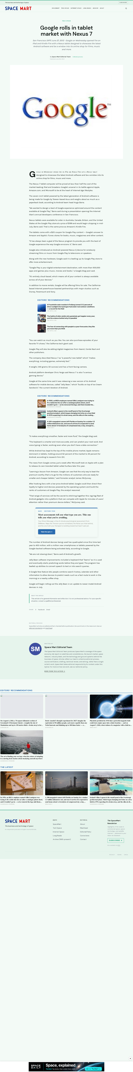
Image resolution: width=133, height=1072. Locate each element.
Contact (83, 839)
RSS (119, 845)
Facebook (41, 609)
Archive (95, 8)
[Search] (126, 8)
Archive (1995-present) (62, 839)
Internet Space (76, 8)
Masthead (84, 828)
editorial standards (35, 628)
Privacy (112, 854)
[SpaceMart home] (18, 8)
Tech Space (65, 8)
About (102, 8)
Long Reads (87, 8)
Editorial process (78, 57)
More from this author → (54, 671)
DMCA (126, 854)
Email (48, 609)
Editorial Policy (85, 832)
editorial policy (81, 667)
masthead (48, 628)
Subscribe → (116, 840)
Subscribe (123, 2)
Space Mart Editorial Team (61, 57)
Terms (119, 854)
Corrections (84, 836)
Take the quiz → (46, 532)
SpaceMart (56, 8)
